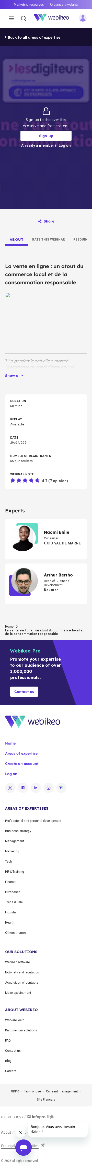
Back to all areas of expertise (34, 37)
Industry (11, 912)
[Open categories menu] (11, 18)
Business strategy (18, 831)
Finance (10, 882)
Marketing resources (29, 4)
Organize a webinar (64, 4)
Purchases (12, 892)
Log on (11, 774)
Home (9, 626)
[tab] (16, 239)
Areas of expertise (21, 753)
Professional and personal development (33, 821)
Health (9, 922)
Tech (8, 861)
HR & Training (14, 871)
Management (14, 841)
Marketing (12, 851)
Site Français (46, 1099)
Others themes (16, 933)
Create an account (22, 763)
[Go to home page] (54, 18)
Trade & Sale (14, 902)
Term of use (32, 1091)
